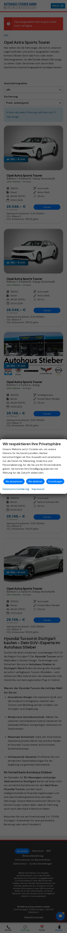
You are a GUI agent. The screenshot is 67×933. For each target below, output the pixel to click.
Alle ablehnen (35, 481)
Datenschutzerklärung (16, 489)
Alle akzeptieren (14, 481)
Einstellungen (55, 481)
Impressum (38, 489)
